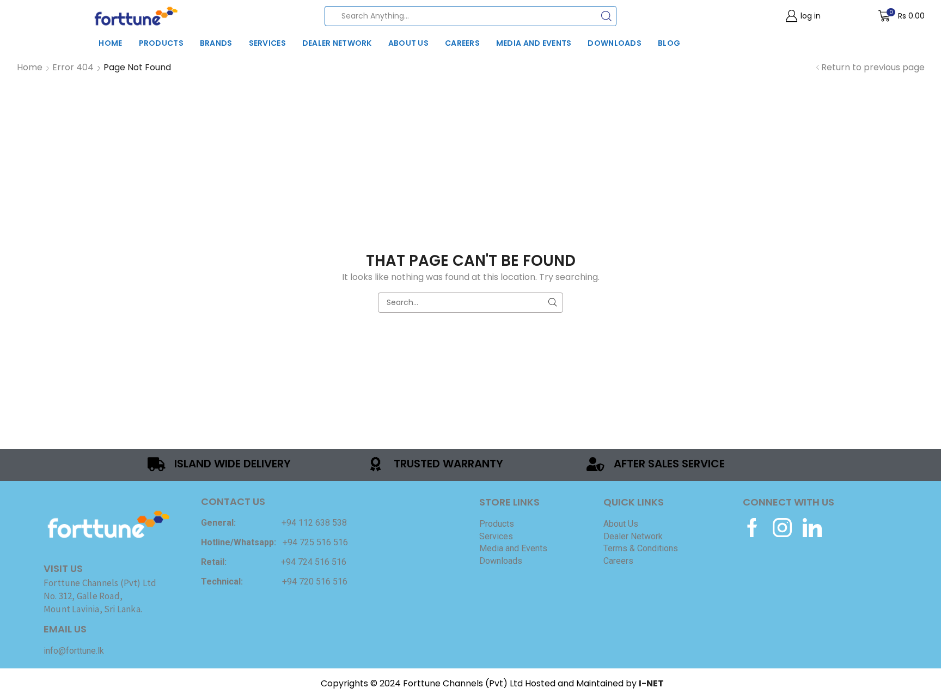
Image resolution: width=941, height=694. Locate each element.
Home (110, 43)
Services (267, 43)
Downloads (614, 43)
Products (161, 43)
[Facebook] (752, 527)
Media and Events (533, 43)
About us (408, 43)
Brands (216, 43)
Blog (669, 43)
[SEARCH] (553, 303)
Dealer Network (337, 43)
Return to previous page (873, 68)
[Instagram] (782, 527)
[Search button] (606, 16)
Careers (462, 43)
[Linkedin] (812, 527)
